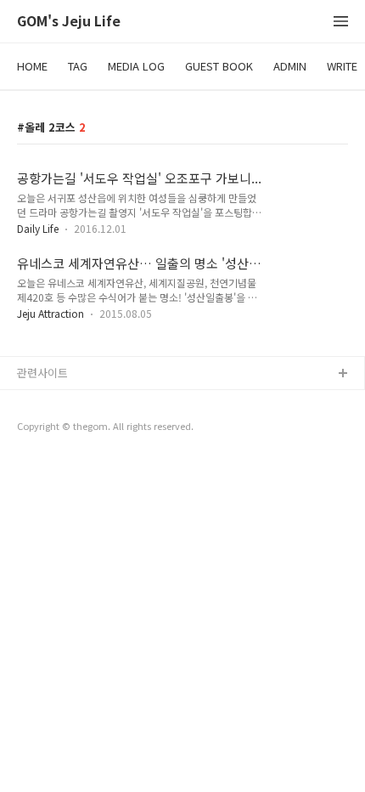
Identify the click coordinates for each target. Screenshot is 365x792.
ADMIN (289, 66)
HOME (32, 66)
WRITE (342, 66)
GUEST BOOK (219, 66)
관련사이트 (42, 373)
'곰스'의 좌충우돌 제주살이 (80, 401)
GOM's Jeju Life (69, 22)
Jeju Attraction (50, 313)
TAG (77, 66)
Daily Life (38, 228)
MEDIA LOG (136, 66)
